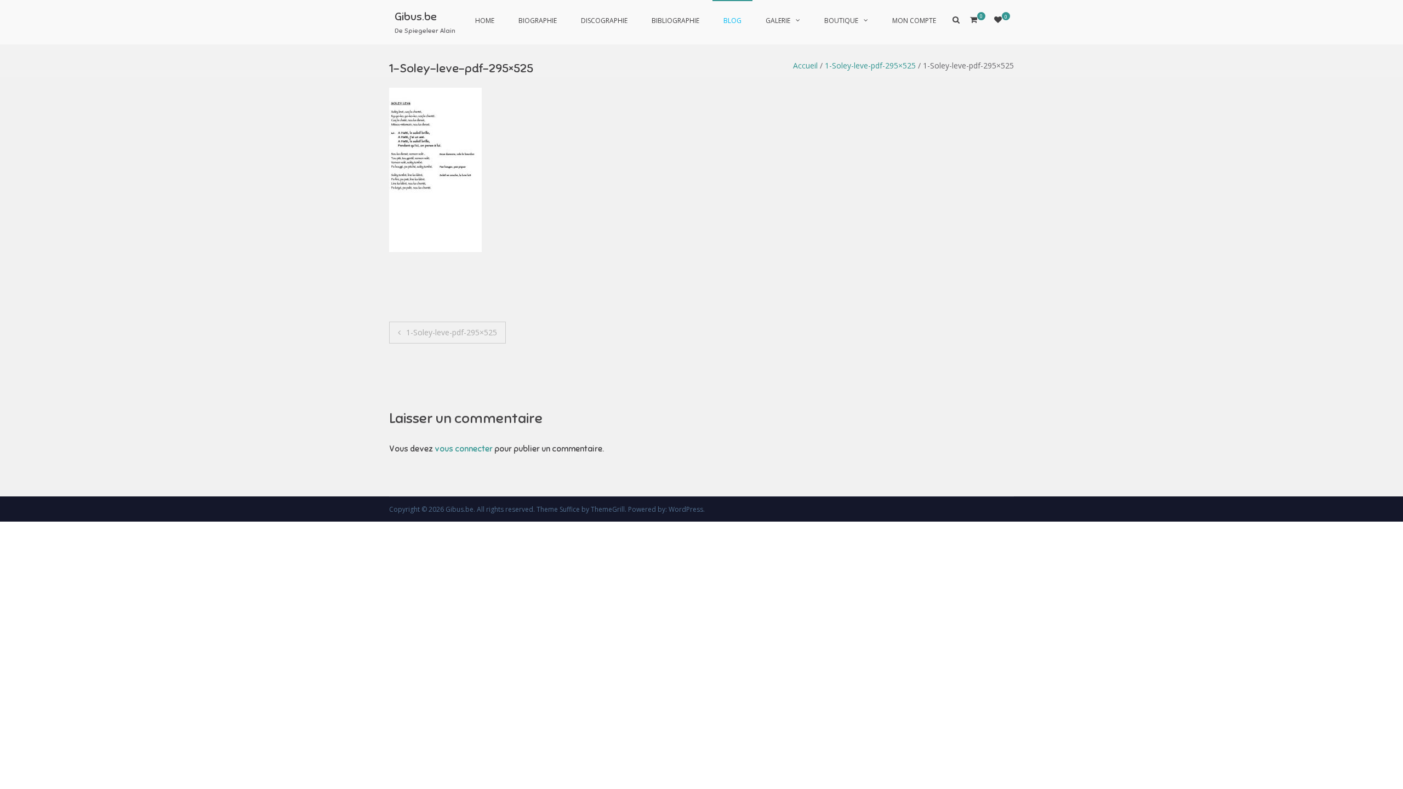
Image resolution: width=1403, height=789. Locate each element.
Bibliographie (675, 20)
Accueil (805, 65)
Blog (732, 20)
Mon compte (914, 20)
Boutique (841, 20)
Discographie (604, 20)
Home (484, 20)
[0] (998, 19)
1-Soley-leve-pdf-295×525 (870, 65)
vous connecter (464, 449)
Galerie (778, 20)
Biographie (537, 20)
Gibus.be (416, 17)
